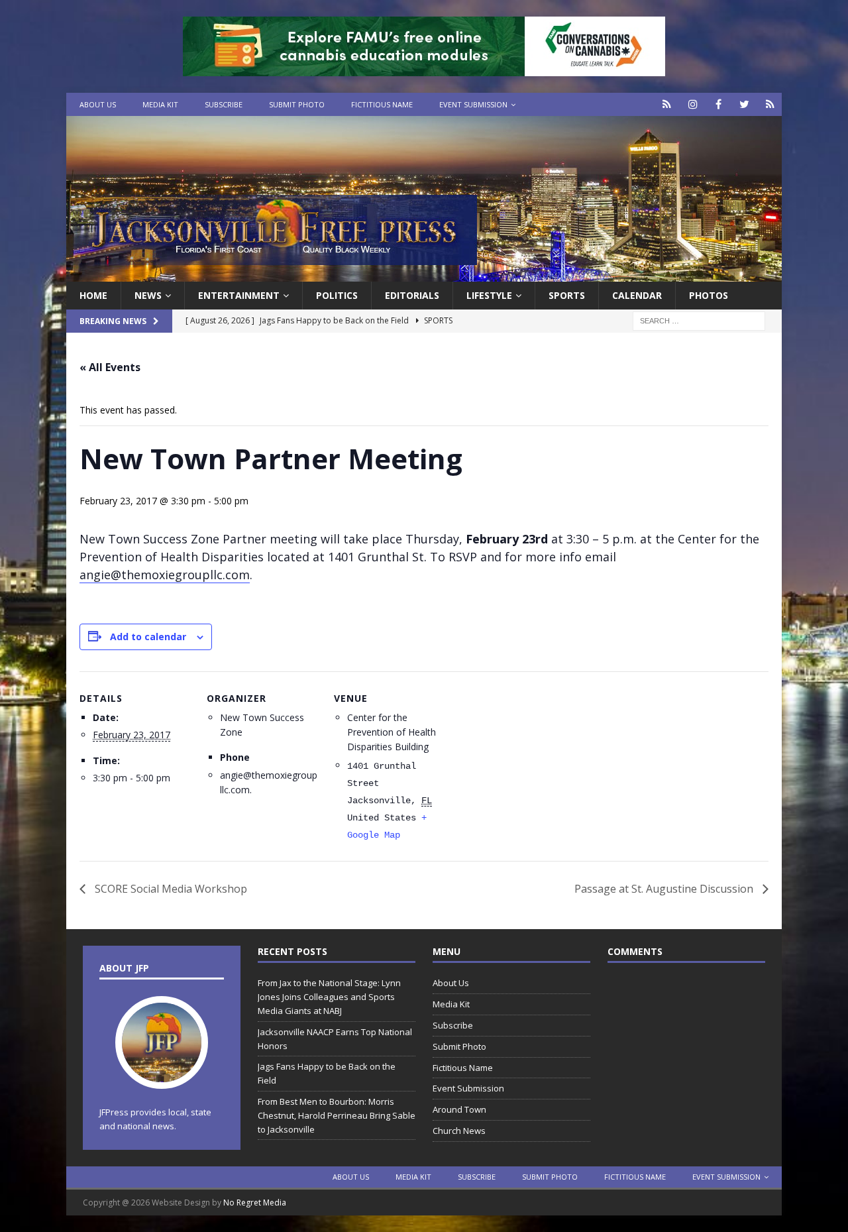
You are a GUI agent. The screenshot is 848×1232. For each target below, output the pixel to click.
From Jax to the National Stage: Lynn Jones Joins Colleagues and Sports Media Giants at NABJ (329, 997)
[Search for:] (699, 320)
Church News (459, 1131)
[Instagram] (692, 104)
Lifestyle (489, 295)
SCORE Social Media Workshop (169, 888)
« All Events (110, 367)
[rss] (770, 104)
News (148, 295)
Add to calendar (148, 636)
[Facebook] (718, 104)
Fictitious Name (382, 104)
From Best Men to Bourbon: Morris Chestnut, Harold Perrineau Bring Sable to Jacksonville (336, 1115)
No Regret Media (254, 1202)
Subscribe (223, 104)
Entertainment (239, 295)
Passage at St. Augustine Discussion (665, 888)
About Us (98, 104)
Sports (567, 295)
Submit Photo (297, 104)
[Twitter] (744, 104)
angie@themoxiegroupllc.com (165, 575)
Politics (337, 295)
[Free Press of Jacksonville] (424, 274)
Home (93, 295)
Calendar (637, 295)
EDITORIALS (412, 295)
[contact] (666, 104)
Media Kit (160, 104)
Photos (708, 295)
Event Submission (473, 104)
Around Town (459, 1109)
